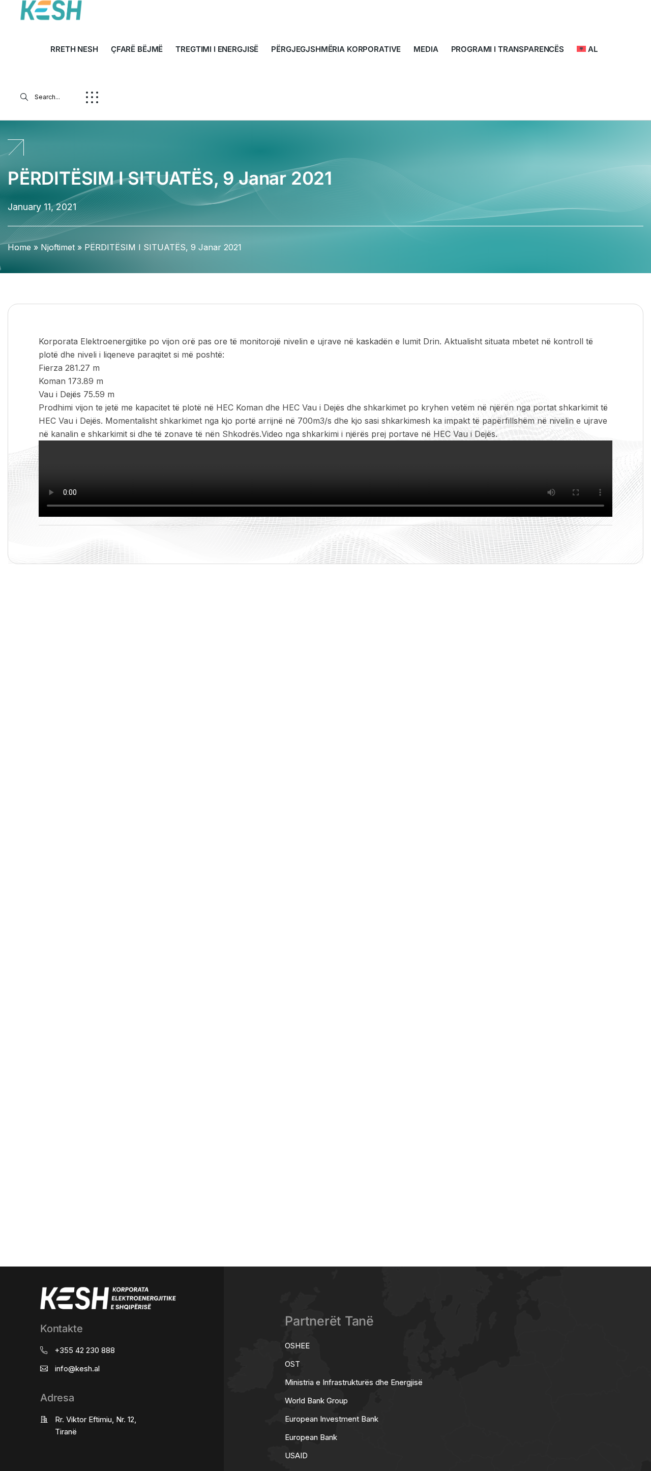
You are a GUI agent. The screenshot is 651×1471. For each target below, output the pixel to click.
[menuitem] (587, 49)
